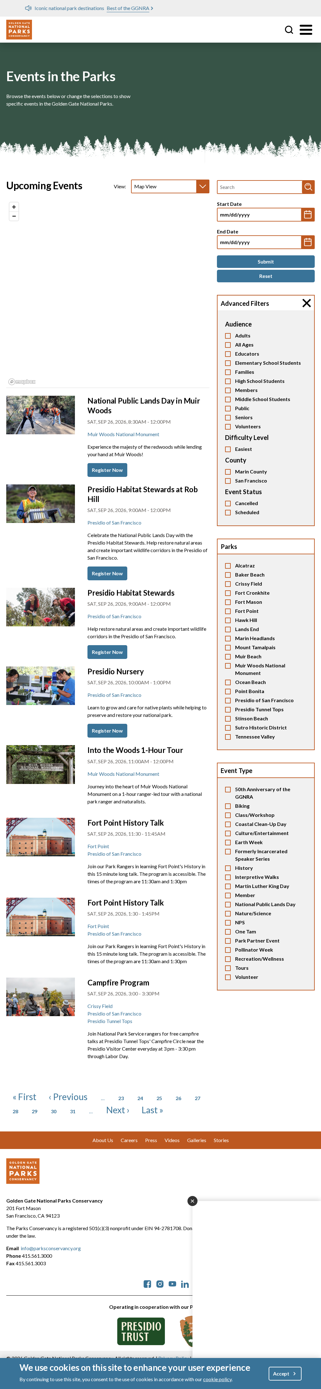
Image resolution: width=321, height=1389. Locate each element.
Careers (129, 1140)
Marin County (251, 471)
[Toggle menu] (306, 29)
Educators (247, 354)
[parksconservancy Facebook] (147, 1283)
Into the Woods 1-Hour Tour (135, 750)
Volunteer (246, 977)
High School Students (260, 381)
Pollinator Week (254, 950)
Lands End (247, 629)
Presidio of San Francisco (264, 700)
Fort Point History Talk (125, 822)
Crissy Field (248, 584)
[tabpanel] (107, 293)
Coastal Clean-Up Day (261, 824)
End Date (227, 231)
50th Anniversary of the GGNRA (262, 793)
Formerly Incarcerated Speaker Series (261, 855)
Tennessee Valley (255, 736)
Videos (172, 1140)
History (244, 868)
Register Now (107, 470)
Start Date (229, 204)
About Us (102, 1140)
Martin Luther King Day (262, 886)
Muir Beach (248, 656)
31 (73, 1111)
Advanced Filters (245, 303)
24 (140, 1098)
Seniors (244, 417)
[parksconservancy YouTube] (172, 1283)
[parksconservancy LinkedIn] (185, 1283)
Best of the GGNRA (109, 8)
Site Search (289, 30)
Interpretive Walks (257, 877)
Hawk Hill (246, 620)
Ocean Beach (250, 682)
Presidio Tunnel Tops (259, 709)
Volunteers (248, 426)
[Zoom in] (13, 206)
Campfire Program (118, 982)
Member (245, 895)
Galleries (196, 1140)
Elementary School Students (268, 363)
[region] (107, 293)
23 (121, 1098)
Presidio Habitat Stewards (130, 592)
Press (151, 1140)
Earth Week (249, 842)
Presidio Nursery (115, 671)
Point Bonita (249, 691)
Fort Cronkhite (252, 593)
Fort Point (247, 611)
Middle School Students (262, 399)
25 (159, 1098)
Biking (242, 806)
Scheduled (247, 512)
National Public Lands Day (265, 904)
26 (178, 1098)
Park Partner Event (257, 940)
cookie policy (217, 1379)
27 (197, 1098)
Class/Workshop (255, 815)
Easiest (243, 449)
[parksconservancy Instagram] (160, 1283)
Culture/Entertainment (262, 833)
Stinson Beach (251, 718)
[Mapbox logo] (22, 381)
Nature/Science (253, 913)
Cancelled (246, 503)
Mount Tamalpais (255, 647)
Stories (221, 1140)
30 (53, 1111)
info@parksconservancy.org (51, 1248)
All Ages (244, 344)
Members (246, 390)
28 (15, 1111)
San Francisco (251, 480)
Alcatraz (245, 565)
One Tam (245, 931)
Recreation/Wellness (259, 959)
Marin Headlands (255, 638)
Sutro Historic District (261, 727)
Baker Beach (250, 574)
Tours (242, 968)
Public (242, 408)
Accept (281, 1373)
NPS (240, 922)
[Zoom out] (13, 216)
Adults (242, 335)
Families (244, 372)
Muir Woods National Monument (260, 669)
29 (34, 1111)
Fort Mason (248, 602)
